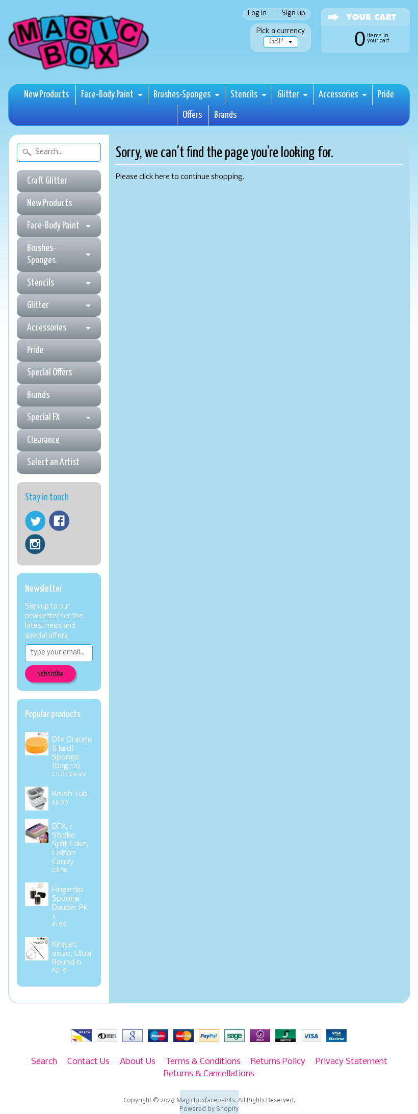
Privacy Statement (351, 1062)
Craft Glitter (47, 181)
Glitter (288, 94)
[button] (209, 1102)
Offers (192, 115)
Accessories (338, 94)
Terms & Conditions (203, 1062)
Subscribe (50, 674)
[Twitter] (35, 521)
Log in (257, 14)
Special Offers (49, 372)
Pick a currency (280, 31)
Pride (386, 94)
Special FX (43, 417)
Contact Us (88, 1062)
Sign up (293, 14)
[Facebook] (59, 521)
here (162, 177)
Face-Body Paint (107, 94)
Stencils (243, 94)
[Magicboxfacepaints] (79, 69)
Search (44, 1062)
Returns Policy (278, 1062)
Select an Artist (53, 462)
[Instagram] (35, 544)
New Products (46, 94)
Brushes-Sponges (182, 94)
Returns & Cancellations (209, 1074)
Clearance (43, 440)
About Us (137, 1062)
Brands (225, 115)
